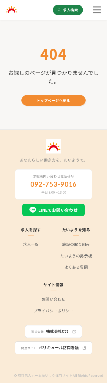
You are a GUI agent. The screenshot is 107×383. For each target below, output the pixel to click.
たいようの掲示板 (76, 256)
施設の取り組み (76, 244)
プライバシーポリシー (53, 311)
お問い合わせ (53, 299)
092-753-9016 (53, 184)
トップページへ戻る (53, 100)
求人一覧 (31, 244)
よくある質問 (76, 267)
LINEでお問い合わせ (58, 210)
